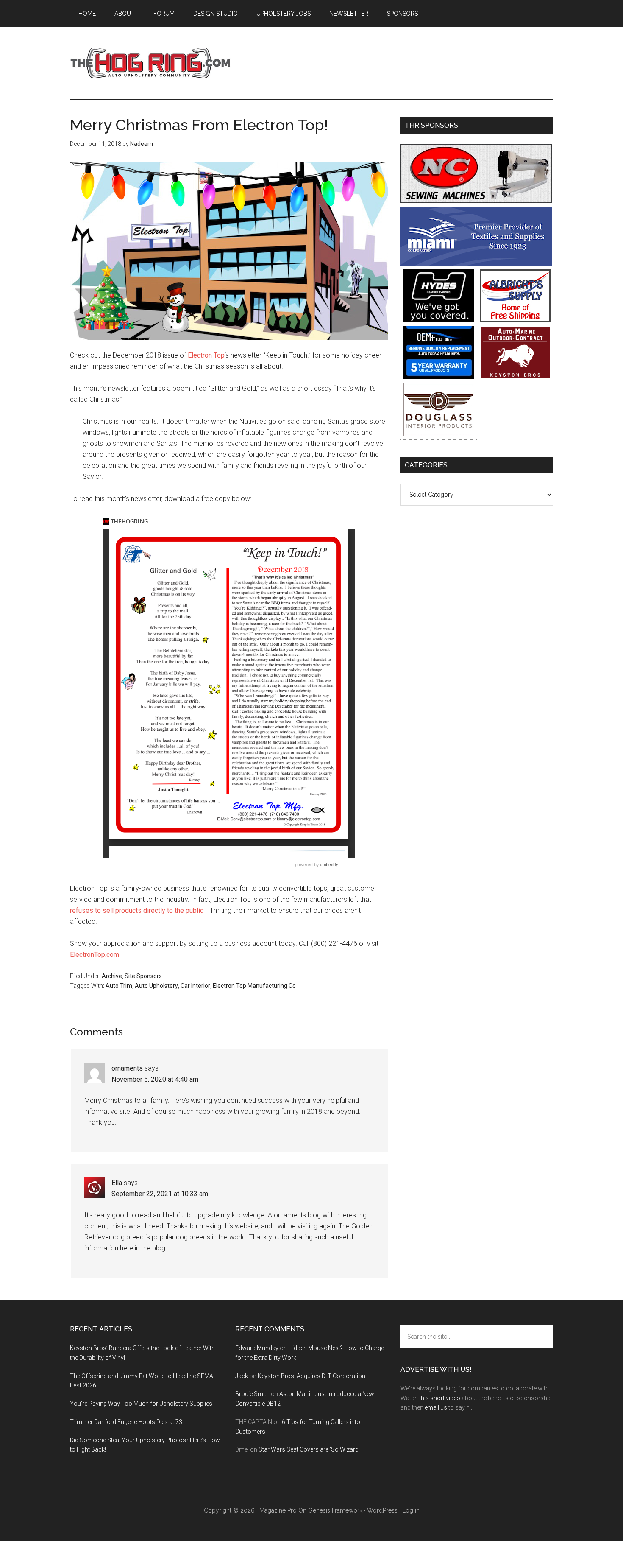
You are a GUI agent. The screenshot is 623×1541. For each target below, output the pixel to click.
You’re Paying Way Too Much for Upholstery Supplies (141, 1403)
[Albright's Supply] (515, 320)
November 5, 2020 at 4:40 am (154, 1079)
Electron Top (206, 355)
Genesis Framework (335, 1510)
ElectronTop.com (94, 955)
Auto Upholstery (156, 985)
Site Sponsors (143, 976)
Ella (116, 1183)
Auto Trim (119, 985)
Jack (241, 1376)
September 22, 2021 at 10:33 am (159, 1194)
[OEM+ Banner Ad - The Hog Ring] (438, 377)
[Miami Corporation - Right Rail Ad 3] (476, 264)
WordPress (382, 1510)
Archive (112, 976)
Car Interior (195, 985)
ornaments (127, 1068)
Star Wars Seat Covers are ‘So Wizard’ (309, 1449)
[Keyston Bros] (515, 377)
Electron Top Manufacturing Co (254, 985)
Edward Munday (256, 1348)
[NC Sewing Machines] (476, 201)
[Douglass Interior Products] (438, 434)
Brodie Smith (252, 1393)
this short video (439, 1398)
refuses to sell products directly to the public (136, 910)
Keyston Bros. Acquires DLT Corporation (311, 1376)
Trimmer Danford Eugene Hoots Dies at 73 (126, 1421)
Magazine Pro (278, 1510)
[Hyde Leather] (438, 320)
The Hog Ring (150, 63)
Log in (411, 1510)
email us (436, 1407)
